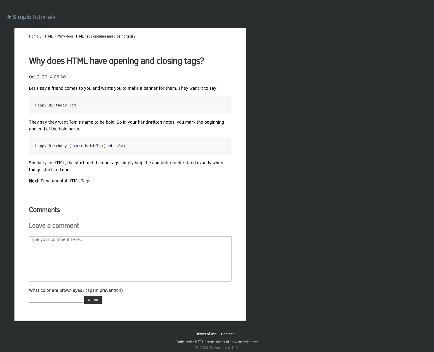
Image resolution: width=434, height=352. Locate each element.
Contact (227, 334)
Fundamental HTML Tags (65, 181)
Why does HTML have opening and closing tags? (116, 61)
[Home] (220, 17)
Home (33, 36)
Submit (93, 300)
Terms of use (206, 334)
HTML (48, 36)
